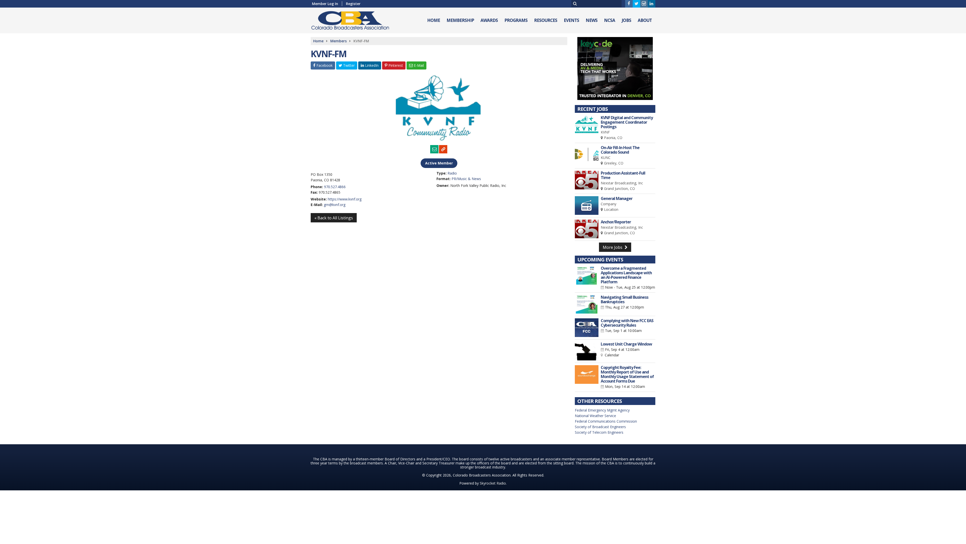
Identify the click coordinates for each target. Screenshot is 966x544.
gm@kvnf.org (334, 204)
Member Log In (325, 3)
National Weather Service (595, 415)
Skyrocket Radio (493, 483)
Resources (545, 20)
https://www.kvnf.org (344, 199)
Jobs (626, 20)
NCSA (609, 20)
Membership (460, 20)
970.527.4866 (335, 186)
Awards (489, 20)
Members (338, 41)
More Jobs (613, 247)
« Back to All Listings (333, 218)
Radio (452, 173)
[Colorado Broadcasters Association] (354, 19)
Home (433, 20)
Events (571, 20)
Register (353, 3)
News (591, 20)
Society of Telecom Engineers (599, 432)
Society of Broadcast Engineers (600, 426)
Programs (516, 20)
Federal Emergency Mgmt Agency (602, 410)
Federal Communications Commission (606, 421)
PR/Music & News (466, 178)
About (645, 20)
